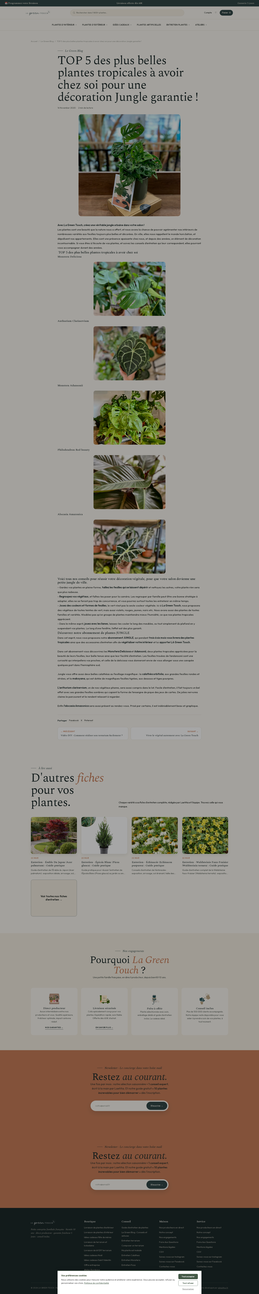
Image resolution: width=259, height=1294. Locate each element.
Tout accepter (188, 1276)
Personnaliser (188, 1289)
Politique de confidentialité (96, 1283)
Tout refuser (188, 1283)
